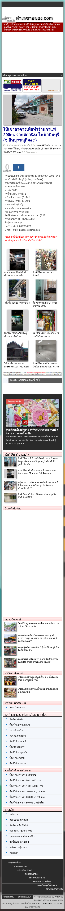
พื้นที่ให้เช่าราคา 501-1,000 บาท (25, 780)
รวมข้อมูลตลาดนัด (19, 820)
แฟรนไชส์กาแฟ (17, 707)
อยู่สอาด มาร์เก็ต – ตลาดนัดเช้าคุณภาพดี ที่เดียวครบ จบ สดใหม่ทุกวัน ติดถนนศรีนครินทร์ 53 (38, 485)
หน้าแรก (14, 814)
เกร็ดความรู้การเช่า (19, 847)
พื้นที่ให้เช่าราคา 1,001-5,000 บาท (26, 786)
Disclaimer (58, 903)
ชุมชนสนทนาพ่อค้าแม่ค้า (22, 836)
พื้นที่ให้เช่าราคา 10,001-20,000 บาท (27, 791)
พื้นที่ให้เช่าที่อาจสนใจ (17, 454)
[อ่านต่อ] (20, 443)
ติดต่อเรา (14, 853)
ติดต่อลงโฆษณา (24, 897)
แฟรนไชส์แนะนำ (14, 673)
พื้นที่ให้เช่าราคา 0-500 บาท (23, 775)
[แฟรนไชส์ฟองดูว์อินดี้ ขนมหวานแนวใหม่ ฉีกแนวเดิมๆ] (10, 696)
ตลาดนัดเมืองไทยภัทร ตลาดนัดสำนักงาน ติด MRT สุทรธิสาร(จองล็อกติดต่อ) (38, 660)
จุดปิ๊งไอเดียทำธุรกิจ (19, 842)
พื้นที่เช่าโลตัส (16, 719)
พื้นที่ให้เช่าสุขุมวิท (19, 752)
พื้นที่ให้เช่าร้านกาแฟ (20, 724)
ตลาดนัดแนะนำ (13, 619)
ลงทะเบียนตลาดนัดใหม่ (42, 881)
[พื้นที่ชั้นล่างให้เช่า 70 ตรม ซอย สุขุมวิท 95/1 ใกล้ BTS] (10, 501)
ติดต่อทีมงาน (8, 897)
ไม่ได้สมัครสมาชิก (45, 145)
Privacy (9, 903)
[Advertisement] (32, 52)
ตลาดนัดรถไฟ (16, 730)
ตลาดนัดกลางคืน (18, 736)
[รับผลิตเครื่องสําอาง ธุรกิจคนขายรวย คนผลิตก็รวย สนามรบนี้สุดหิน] (32, 426)
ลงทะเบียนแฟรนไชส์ (37, 877)
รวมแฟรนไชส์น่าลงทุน (21, 830)
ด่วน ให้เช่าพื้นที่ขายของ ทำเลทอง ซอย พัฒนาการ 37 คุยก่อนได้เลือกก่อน (37, 472)
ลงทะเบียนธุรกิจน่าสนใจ (47, 885)
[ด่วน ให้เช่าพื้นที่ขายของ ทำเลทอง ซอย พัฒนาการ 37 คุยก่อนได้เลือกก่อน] (10, 477)
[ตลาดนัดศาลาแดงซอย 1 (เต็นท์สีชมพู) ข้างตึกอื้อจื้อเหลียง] (10, 654)
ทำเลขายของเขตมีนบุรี (32, 148)
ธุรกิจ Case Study (25, 870)
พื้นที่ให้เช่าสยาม (18, 763)
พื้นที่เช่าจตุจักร (17, 747)
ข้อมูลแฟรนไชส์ (14, 862)
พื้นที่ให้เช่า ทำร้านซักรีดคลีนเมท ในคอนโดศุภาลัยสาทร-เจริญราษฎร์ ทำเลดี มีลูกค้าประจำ (38, 461)
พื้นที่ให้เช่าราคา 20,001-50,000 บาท (27, 797)
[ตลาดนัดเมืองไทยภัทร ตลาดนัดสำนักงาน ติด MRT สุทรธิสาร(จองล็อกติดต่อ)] (10, 666)
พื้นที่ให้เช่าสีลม (17, 758)
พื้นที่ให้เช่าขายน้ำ (18, 741)
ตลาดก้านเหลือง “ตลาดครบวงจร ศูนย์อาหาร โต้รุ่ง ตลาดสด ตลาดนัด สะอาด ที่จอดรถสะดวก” (37, 638)
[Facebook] (18, 167)
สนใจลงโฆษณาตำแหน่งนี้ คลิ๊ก (25, 380)
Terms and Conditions (41, 903)
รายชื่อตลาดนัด (20, 866)
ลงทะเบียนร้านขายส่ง (54, 889)
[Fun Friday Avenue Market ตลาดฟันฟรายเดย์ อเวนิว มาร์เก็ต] (10, 630)
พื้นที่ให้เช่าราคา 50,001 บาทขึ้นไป (27, 802)
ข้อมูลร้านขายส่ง (31, 874)
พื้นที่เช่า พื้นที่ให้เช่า (19, 825)
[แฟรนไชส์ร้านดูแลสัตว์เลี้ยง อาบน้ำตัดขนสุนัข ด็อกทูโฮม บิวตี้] (10, 684)
